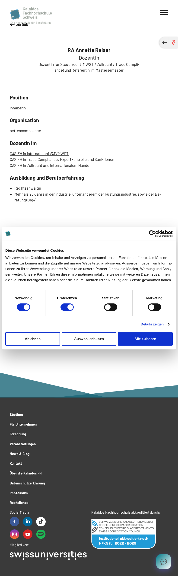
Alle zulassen (145, 339)
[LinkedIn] (27, 521)
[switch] (67, 307)
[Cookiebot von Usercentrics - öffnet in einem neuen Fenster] (152, 233)
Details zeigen (152, 324)
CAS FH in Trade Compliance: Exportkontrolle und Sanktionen (62, 159)
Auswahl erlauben (89, 339)
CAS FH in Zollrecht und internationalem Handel (50, 165)
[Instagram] (14, 534)
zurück (22, 24)
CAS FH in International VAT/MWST (39, 153)
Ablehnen (33, 339)
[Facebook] (14, 521)
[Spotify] (41, 534)
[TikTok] (41, 521)
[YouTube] (27, 534)
